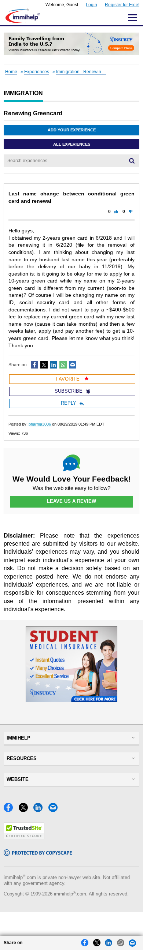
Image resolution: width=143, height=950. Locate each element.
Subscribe (68, 391)
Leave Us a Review (71, 501)
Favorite (68, 379)
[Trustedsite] (24, 837)
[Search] (131, 160)
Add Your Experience (72, 130)
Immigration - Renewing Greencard (91, 71)
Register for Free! (122, 4)
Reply (68, 403)
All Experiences (71, 144)
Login (91, 4)
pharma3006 (40, 424)
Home (11, 71)
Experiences (36, 71)
